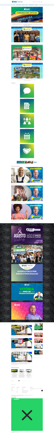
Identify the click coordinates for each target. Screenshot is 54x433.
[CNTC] (17, 1)
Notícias (27, 22)
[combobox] (42, 4)
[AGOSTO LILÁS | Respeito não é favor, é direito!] (27, 234)
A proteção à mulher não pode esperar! (16, 220)
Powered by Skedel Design (13, 396)
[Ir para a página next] (30, 380)
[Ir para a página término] (31, 380)
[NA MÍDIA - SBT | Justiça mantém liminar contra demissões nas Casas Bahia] (29, 370)
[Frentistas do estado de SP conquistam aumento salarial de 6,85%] (38, 340)
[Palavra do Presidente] (27, 90)
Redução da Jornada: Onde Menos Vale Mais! (16, 183)
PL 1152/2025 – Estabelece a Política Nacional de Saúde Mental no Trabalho (20, 336)
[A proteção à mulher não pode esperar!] (27, 211)
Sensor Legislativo (27, 143)
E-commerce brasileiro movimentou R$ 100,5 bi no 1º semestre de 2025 (38, 355)
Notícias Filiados (27, 42)
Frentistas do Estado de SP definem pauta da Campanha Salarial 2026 (38, 337)
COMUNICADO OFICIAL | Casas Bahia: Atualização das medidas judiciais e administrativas (27, 25)
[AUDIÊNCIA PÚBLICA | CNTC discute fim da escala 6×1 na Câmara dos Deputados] (27, 272)
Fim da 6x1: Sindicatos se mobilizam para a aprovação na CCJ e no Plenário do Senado (27, 43)
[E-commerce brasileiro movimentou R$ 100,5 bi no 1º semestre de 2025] (38, 352)
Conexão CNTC (27, 128)
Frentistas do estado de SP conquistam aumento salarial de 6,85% (38, 343)
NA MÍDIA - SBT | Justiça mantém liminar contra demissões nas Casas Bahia (29, 375)
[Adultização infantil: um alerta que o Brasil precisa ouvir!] (27, 193)
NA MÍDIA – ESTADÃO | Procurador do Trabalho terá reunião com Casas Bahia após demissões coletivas (22, 375)
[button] (14, 5)
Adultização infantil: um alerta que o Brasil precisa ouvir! (18, 202)
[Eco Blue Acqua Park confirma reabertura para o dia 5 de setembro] (27, 70)
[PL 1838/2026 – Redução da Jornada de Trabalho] (38, 346)
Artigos (27, 113)
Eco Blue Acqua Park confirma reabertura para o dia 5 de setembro (27, 79)
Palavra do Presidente (27, 98)
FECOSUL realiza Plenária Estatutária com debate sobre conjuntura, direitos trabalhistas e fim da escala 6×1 (27, 61)
